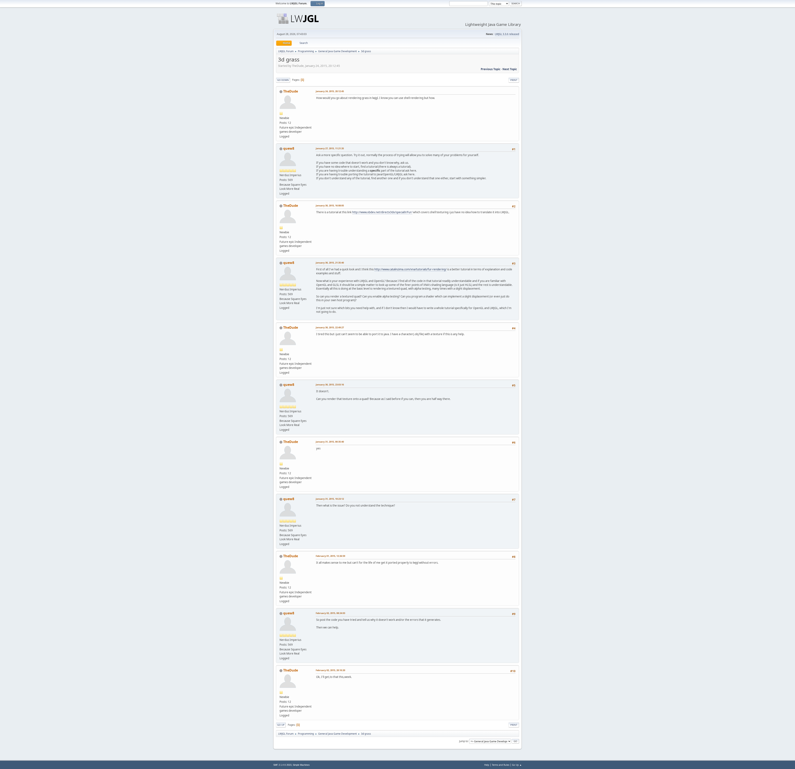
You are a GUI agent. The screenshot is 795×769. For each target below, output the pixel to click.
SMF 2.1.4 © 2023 (282, 765)
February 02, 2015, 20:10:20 (330, 670)
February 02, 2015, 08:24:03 (330, 613)
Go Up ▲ (517, 764)
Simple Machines (301, 765)
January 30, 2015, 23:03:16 (330, 384)
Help (486, 764)
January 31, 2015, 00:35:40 (330, 441)
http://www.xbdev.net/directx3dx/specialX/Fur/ (382, 212)
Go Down (283, 80)
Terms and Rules (500, 764)
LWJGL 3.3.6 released (507, 34)
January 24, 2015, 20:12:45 (330, 91)
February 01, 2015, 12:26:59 (330, 555)
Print (513, 80)
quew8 (288, 148)
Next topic (509, 69)
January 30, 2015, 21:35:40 (330, 262)
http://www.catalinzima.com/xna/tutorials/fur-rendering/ (410, 269)
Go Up (280, 724)
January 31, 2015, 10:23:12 (330, 498)
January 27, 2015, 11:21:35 (330, 148)
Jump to (463, 741)
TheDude (290, 91)
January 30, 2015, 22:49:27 (330, 327)
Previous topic (490, 69)
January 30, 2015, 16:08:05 (330, 205)
